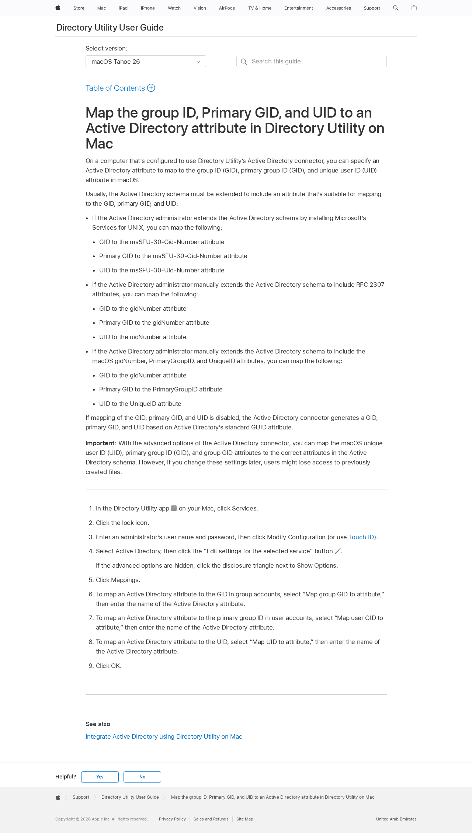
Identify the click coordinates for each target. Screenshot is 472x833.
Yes (100, 777)
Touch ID (361, 537)
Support (81, 797)
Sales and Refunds (211, 819)
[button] (396, 8)
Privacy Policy (172, 819)
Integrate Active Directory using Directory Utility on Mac (164, 736)
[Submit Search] (244, 62)
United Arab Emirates (396, 819)
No (142, 777)
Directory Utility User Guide (110, 27)
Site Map (244, 819)
